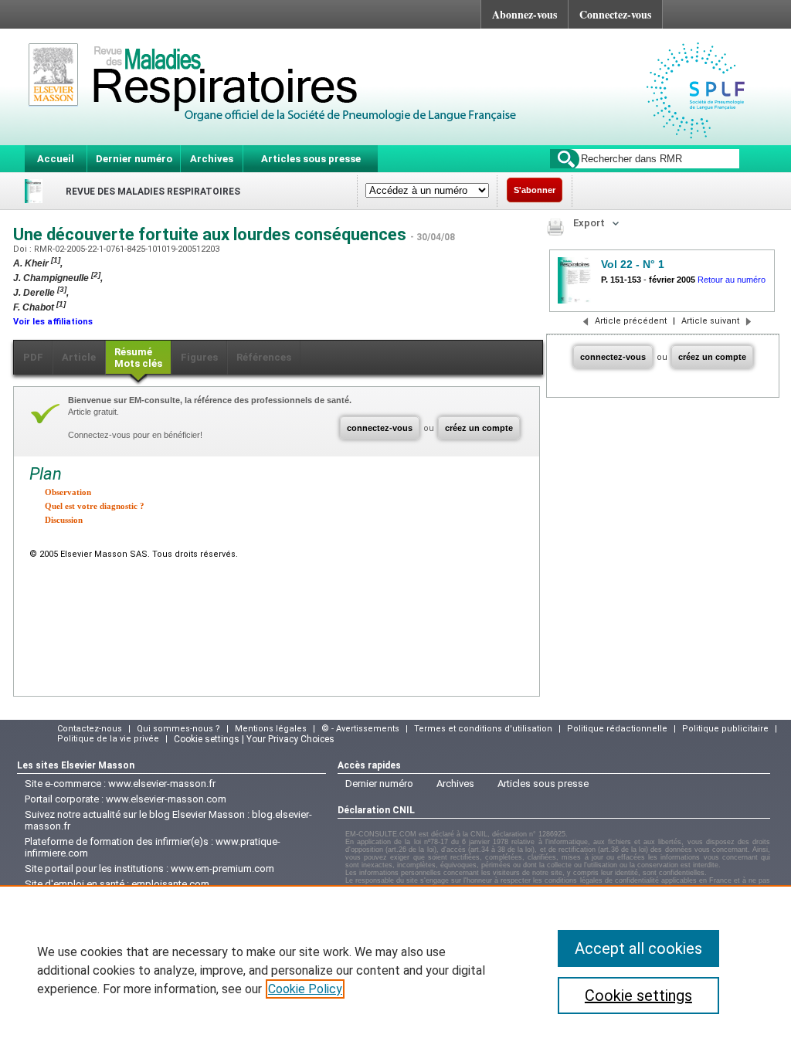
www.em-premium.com (222, 868)
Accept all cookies (638, 948)
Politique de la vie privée (108, 739)
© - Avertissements (360, 729)
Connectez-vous (615, 14)
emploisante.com (170, 884)
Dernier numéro (134, 159)
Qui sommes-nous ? (178, 729)
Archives (211, 159)
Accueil (55, 159)
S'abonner (534, 190)
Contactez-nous (89, 729)
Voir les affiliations (53, 322)
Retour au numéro (732, 279)
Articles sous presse (311, 159)
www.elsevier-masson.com (166, 799)
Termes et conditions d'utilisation (483, 729)
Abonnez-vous (524, 14)
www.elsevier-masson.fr (162, 783)
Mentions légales (271, 729)
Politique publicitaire (725, 729)
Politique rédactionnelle (617, 729)
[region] (395, 970)
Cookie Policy (305, 989)
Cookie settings (638, 995)
